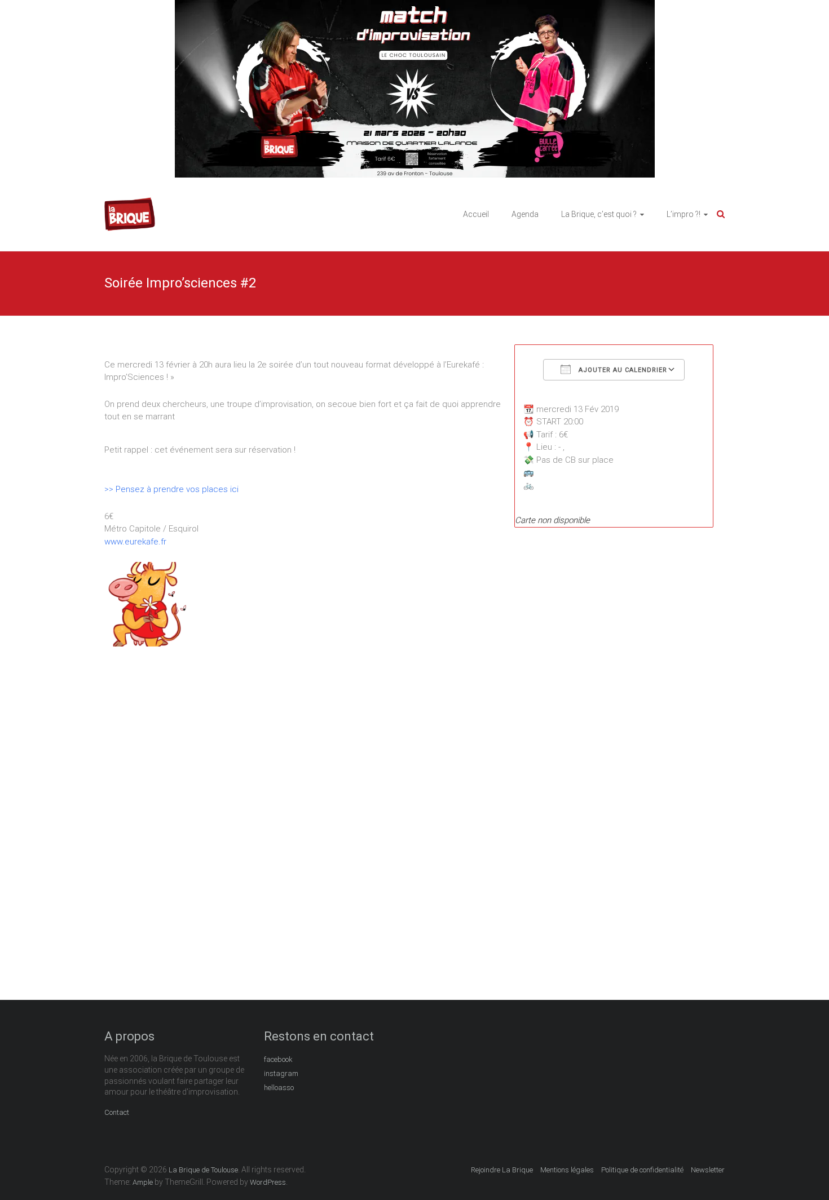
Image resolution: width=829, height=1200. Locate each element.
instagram (281, 1073)
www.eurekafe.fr (135, 542)
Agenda (525, 214)
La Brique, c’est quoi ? (599, 214)
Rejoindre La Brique (502, 1170)
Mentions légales (567, 1170)
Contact (116, 1112)
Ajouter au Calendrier (621, 370)
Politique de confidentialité (642, 1170)
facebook (278, 1059)
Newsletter (708, 1170)
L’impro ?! (683, 214)
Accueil (476, 214)
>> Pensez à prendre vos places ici (172, 489)
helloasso (279, 1087)
